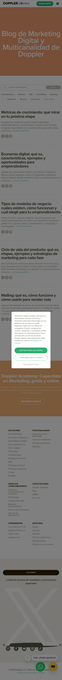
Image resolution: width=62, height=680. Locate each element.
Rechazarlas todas (31, 364)
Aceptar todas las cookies (31, 350)
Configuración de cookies (31, 358)
